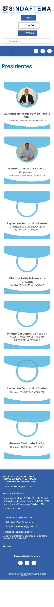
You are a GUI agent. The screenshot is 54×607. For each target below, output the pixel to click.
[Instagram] (36, 51)
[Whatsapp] (49, 51)
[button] (11, 51)
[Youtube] (42, 51)
